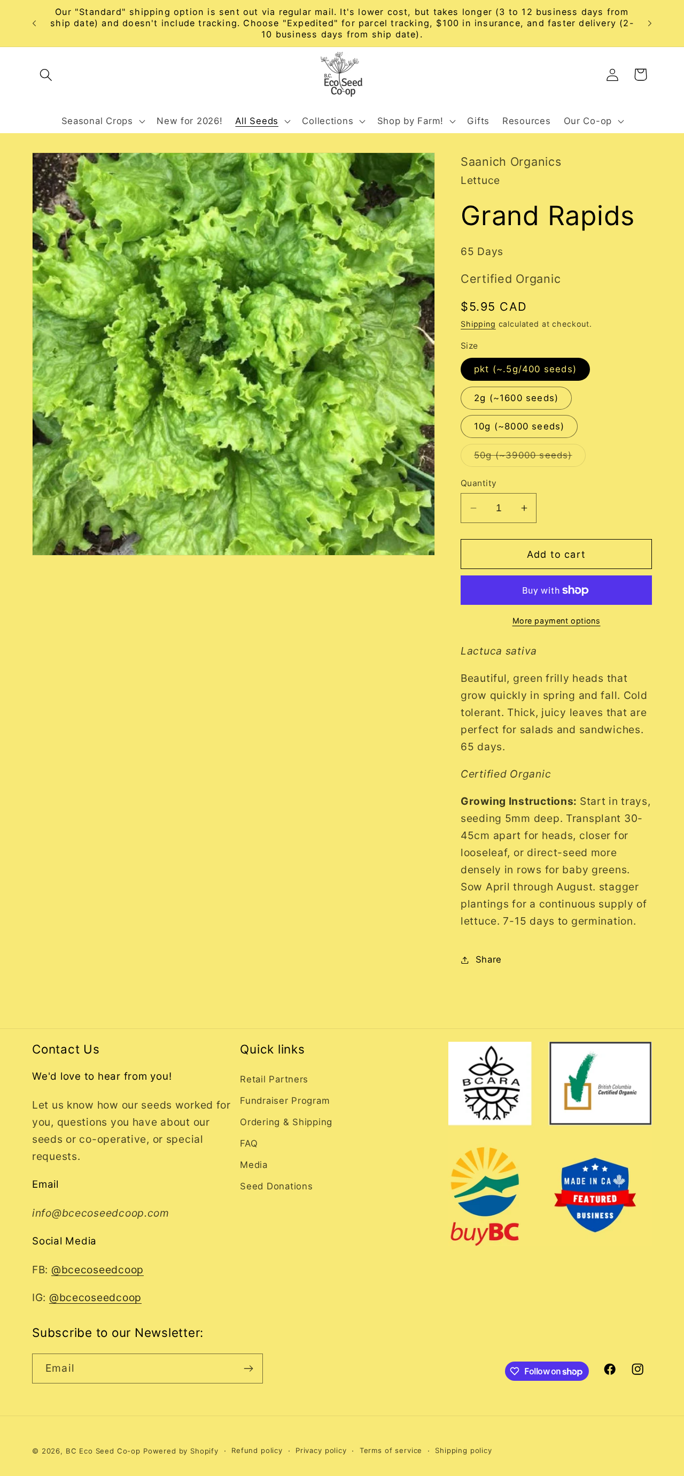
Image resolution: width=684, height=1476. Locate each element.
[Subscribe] (248, 1368)
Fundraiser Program (285, 1100)
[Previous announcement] (34, 23)
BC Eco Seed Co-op (103, 1451)
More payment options (556, 620)
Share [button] (489, 959)
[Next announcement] (650, 23)
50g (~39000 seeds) (530, 458)
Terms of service (391, 1450)
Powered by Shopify (181, 1451)
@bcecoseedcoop (97, 1269)
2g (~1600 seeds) (516, 398)
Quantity (479, 483)
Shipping (478, 323)
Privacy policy (321, 1450)
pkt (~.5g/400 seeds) (525, 369)
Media (254, 1164)
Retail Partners (274, 1079)
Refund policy (257, 1450)
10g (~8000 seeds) (519, 426)
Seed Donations (276, 1186)
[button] (46, 74)
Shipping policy (463, 1450)
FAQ (249, 1143)
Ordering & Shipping (286, 1122)
